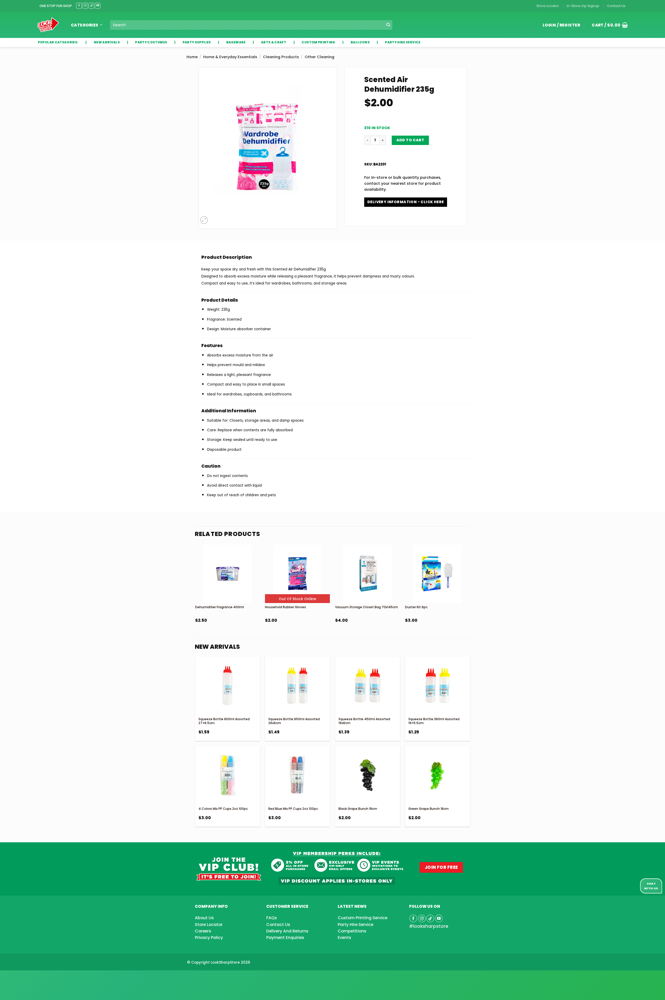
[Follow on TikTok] (91, 6)
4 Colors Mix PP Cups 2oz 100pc (223, 808)
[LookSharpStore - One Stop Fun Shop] (48, 24)
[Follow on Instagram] (85, 6)
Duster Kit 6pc (416, 607)
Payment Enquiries (285, 938)
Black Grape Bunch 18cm (357, 808)
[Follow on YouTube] (98, 6)
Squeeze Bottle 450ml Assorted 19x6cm (364, 721)
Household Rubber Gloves (285, 607)
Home (192, 56)
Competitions (352, 931)
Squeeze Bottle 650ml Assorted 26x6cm (294, 721)
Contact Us (616, 5)
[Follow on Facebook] (79, 6)
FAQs (271, 918)
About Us (204, 918)
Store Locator (547, 5)
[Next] (470, 597)
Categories (84, 25)
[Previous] (195, 597)
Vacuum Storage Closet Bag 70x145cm (366, 607)
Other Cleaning (319, 56)
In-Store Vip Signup (583, 5)
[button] (608, 25)
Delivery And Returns (287, 931)
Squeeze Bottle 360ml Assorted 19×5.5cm (434, 721)
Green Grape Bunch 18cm (428, 808)
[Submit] (388, 25)
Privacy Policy (209, 938)
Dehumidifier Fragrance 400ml (219, 607)
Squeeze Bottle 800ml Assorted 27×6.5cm (224, 721)
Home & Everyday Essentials (230, 56)
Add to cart (410, 140)
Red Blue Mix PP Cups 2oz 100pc (293, 808)
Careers (203, 931)
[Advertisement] (41, 976)
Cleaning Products (281, 56)
